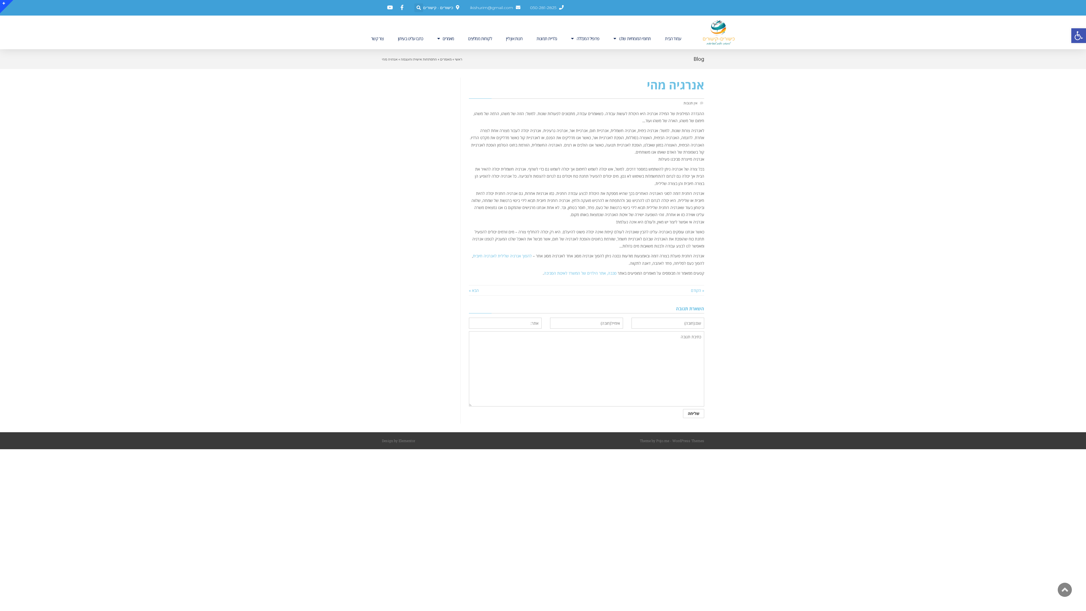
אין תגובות (690, 103)
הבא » (474, 290)
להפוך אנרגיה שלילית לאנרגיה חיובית (502, 256)
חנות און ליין (514, 38)
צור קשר (377, 38)
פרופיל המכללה (588, 38)
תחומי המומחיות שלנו (635, 38)
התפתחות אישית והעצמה (419, 59)
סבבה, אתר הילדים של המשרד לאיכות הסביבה (580, 273)
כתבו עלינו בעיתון (410, 38)
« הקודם (697, 290)
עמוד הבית (673, 38)
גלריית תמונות (546, 38)
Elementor (406, 440)
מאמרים (448, 38)
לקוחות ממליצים (480, 38)
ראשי (458, 59)
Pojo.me (662, 440)
